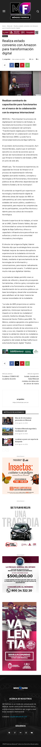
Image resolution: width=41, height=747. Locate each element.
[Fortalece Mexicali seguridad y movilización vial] (7, 431)
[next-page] (7, 449)
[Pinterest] (22, 65)
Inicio (4, 26)
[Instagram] (26, 733)
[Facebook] (11, 65)
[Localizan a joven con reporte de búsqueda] (7, 442)
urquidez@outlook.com (18, 717)
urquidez (7, 59)
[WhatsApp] (27, 65)
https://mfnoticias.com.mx (20, 402)
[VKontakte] (31, 733)
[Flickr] (20, 733)
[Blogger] (9, 733)
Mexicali (9, 26)
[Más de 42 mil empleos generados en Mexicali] (7, 421)
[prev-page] (3, 449)
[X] (17, 65)
